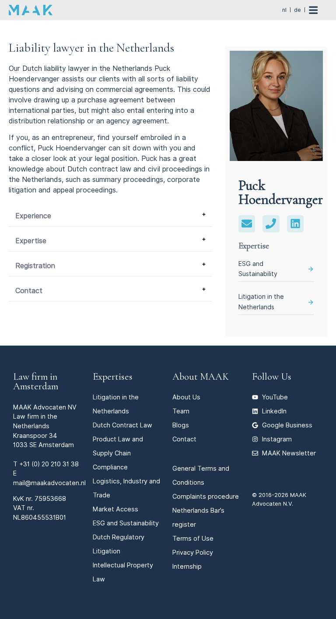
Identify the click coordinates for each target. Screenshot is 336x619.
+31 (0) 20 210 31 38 (49, 464)
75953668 (50, 498)
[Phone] (270, 223)
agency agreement (136, 121)
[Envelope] (246, 223)
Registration (35, 266)
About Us (186, 397)
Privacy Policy (192, 552)
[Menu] (317, 10)
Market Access (115, 509)
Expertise (30, 241)
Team (180, 411)
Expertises (113, 376)
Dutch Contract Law (122, 425)
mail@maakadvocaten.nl (49, 482)
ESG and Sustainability (257, 269)
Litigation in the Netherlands (261, 302)
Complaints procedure (205, 496)
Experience (33, 216)
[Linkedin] (295, 223)
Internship (187, 566)
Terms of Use (193, 538)
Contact (28, 291)
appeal (63, 190)
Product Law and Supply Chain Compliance (118, 453)
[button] (110, 216)
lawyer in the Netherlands (110, 68)
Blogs (180, 425)
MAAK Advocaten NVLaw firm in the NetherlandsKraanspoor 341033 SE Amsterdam (45, 425)
